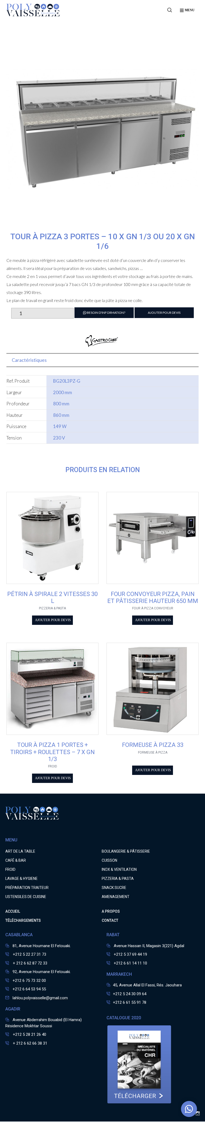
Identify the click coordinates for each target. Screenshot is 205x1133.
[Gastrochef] (102, 344)
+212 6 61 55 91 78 (129, 1002)
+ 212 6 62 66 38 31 (29, 1043)
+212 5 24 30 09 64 (129, 993)
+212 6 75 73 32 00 (29, 980)
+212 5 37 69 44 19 (130, 954)
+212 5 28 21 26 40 (29, 1034)
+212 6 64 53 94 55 (29, 989)
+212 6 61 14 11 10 (130, 963)
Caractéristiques (29, 360)
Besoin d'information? (105, 313)
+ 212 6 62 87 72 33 (29, 963)
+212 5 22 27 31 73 (29, 954)
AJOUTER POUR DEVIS (164, 313)
